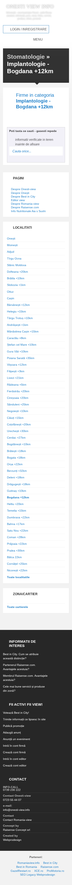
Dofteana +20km (17, 271)
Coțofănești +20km (19, 424)
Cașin (10, 298)
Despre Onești (20, 193)
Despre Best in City (23, 196)
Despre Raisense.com (25, 207)
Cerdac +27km (16, 437)
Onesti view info (30, 6)
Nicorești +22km (17, 570)
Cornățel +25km (17, 563)
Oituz (10, 291)
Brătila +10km (15, 278)
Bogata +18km (16, 457)
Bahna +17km (16, 524)
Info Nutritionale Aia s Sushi (28, 211)
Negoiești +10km (17, 411)
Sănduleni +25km (18, 404)
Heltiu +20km (15, 504)
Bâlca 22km (14, 557)
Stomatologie (26, 56)
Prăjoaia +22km (17, 543)
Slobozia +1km (16, 284)
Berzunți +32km (17, 470)
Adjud (10, 251)
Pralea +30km (16, 550)
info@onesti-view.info (16, 809)
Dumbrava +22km (18, 517)
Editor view (18, 200)
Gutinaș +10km (16, 490)
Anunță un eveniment (16, 739)
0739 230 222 (12, 789)
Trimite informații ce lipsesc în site (24, 719)
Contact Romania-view (17, 819)
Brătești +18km (16, 451)
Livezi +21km (15, 377)
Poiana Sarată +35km (20, 358)
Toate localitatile (18, 577)
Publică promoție (13, 725)
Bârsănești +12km (18, 304)
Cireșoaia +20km (17, 397)
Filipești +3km (15, 371)
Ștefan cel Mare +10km (21, 344)
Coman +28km (16, 537)
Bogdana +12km (18, 497)
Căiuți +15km (15, 417)
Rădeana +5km (16, 384)
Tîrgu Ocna (14, 258)
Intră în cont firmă (14, 745)
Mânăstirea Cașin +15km (23, 331)
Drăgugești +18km (18, 484)
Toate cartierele (17, 607)
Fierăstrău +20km (18, 391)
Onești (11, 238)
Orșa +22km (15, 464)
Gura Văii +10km (17, 351)
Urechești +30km (17, 431)
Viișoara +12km (17, 364)
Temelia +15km (16, 510)
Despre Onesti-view (23, 189)
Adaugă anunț (12, 732)
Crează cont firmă (14, 752)
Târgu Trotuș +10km (20, 318)
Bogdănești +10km (19, 444)
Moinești (12, 245)
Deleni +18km (15, 477)
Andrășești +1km (17, 324)
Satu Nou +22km (17, 530)
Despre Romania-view (25, 203)
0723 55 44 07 (12, 799)
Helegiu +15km (16, 311)
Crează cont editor (14, 765)
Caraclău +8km (16, 338)
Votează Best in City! (16, 712)
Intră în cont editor (14, 758)
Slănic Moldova (16, 265)
